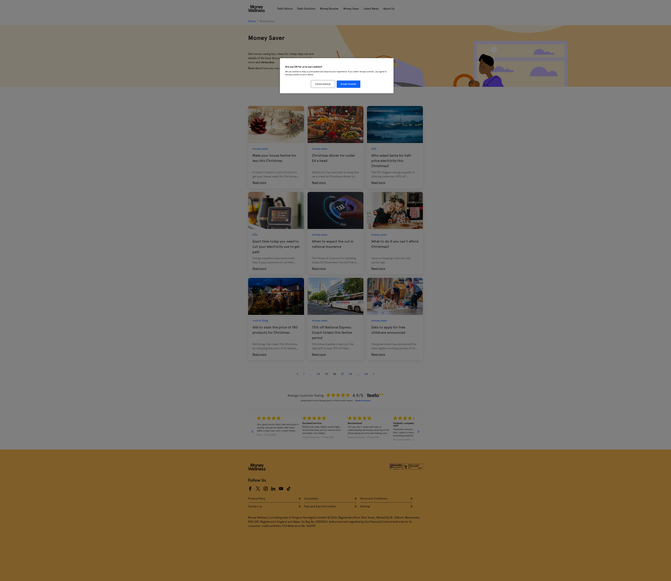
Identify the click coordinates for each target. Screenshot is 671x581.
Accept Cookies (348, 84)
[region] (337, 75)
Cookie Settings (323, 84)
